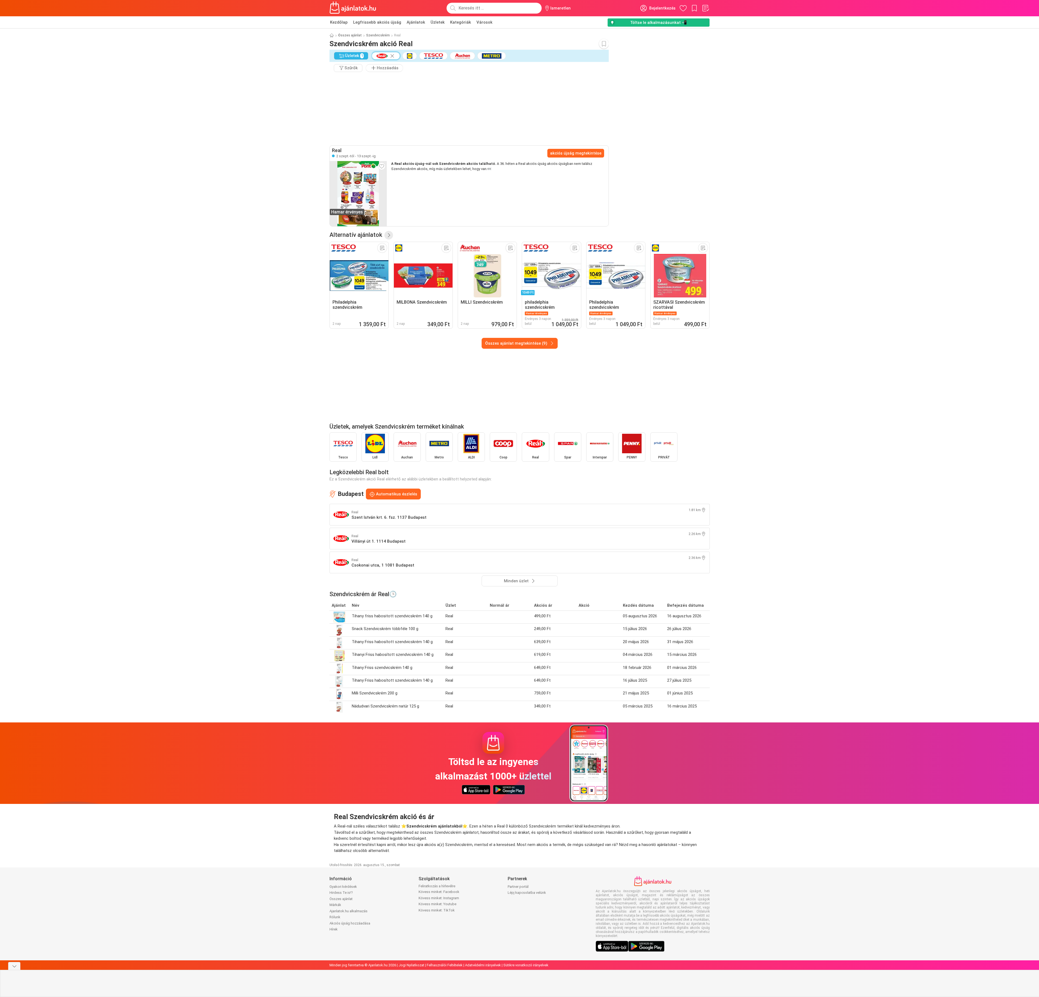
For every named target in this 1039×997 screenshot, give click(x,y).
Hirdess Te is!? (341, 893)
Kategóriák (460, 22)
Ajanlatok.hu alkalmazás (348, 911)
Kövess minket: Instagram (439, 898)
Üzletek (438, 22)
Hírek (333, 929)
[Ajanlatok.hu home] (352, 8)
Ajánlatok (416, 22)
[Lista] (705, 8)
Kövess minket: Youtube (437, 904)
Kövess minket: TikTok (437, 910)
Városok (484, 22)
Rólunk (334, 917)
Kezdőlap (339, 22)
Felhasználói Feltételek (445, 965)
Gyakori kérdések (343, 887)
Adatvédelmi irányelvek (483, 965)
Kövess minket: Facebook (439, 892)
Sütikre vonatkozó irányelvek (525, 965)
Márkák (335, 905)
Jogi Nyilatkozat (411, 965)
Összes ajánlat (350, 35)
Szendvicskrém (378, 35)
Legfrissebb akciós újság (377, 22)
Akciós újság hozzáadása (349, 923)
